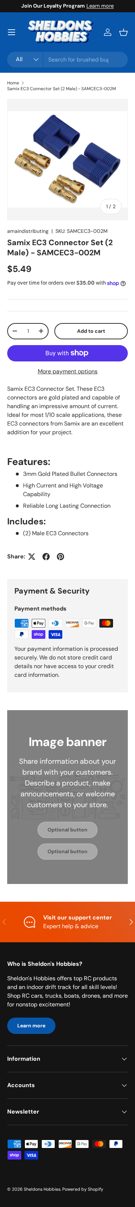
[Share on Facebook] (46, 556)
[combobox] (67, 59)
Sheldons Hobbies (42, 1189)
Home (13, 83)
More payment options (68, 371)
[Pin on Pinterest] (60, 556)
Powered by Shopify (82, 1189)
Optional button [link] (67, 829)
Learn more (100, 6)
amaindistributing (28, 231)
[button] (123, 32)
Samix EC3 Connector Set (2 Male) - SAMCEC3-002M (61, 89)
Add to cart (91, 331)
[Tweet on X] (31, 556)
